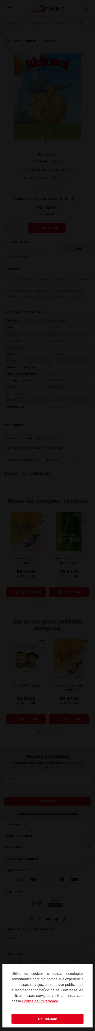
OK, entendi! (47, 1019)
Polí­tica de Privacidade (40, 1001)
